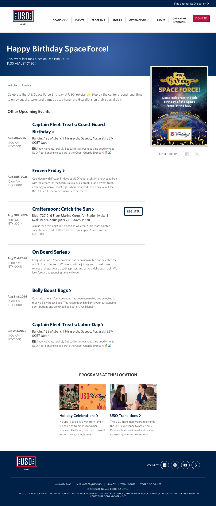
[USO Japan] (23, 10)
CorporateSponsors (179, 20)
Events (79, 20)
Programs (98, 20)
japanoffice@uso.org (89, 484)
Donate (201, 18)
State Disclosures (150, 484)
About (161, 20)
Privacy (111, 484)
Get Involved (138, 20)
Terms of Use (127, 484)
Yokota (12, 85)
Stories (117, 20)
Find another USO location (190, 3)
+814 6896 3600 (63, 484)
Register (133, 211)
